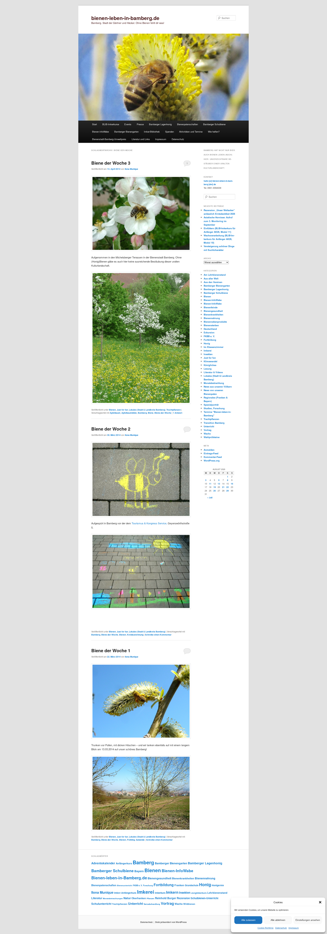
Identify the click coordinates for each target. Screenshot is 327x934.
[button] (320, 902)
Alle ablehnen (278, 920)
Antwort (177, 412)
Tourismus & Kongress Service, (149, 523)
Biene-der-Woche (162, 412)
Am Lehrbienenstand (215, 274)
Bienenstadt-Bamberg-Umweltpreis (109, 139)
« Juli (209, 497)
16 (232, 483)
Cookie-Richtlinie (266, 927)
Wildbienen (189, 903)
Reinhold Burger (165, 898)
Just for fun (122, 409)
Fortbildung (210, 339)
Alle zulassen (248, 920)
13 (219, 483)
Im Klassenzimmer (213, 347)
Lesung (208, 368)
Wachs (207, 433)
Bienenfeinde (210, 307)
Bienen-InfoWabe (100, 131)
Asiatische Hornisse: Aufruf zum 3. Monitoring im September (218, 221)
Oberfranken (138, 898)
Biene (150, 412)
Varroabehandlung (152, 904)
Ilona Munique (131, 168)
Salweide (140, 839)
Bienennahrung (212, 318)
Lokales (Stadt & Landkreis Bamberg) (147, 409)
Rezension (183, 898)
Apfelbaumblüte (129, 412)
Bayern (139, 871)
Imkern (172, 892)
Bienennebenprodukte (215, 321)
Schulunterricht (101, 904)
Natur (127, 898)
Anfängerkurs (124, 863)
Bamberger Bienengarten (126, 131)
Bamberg (142, 412)
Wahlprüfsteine (212, 437)
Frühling (131, 839)
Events (127, 124)
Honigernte (218, 885)
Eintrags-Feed (211, 453)
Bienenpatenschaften (187, 124)
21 (223, 487)
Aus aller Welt (211, 278)
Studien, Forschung (214, 408)
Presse (140, 124)
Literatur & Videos (213, 372)
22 (227, 487)
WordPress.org (212, 460)
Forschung (148, 885)
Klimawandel (210, 361)
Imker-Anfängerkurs (125, 892)
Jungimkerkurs (199, 892)
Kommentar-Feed (213, 457)
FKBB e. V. (209, 336)
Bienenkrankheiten (213, 314)
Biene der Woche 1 (110, 650)
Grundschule (191, 885)
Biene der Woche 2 (110, 429)
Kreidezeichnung (135, 634)
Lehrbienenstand (217, 892)
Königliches (210, 365)
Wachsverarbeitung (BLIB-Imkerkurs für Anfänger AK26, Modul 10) (219, 239)
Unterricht (209, 426)
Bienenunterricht (124, 885)
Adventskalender (103, 863)
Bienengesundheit (213, 311)
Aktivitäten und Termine (191, 131)
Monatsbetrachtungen (113, 898)
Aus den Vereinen (213, 282)
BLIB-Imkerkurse (110, 124)
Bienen (112, 409)
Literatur (96, 898)
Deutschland (210, 328)
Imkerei (208, 350)
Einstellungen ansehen (307, 920)
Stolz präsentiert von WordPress (171, 922)
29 (227, 490)
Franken (179, 885)
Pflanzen (150, 898)
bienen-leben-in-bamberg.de (125, 18)
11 (210, 483)
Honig (207, 343)
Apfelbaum (115, 412)
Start (94, 124)
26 (214, 490)
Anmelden (209, 449)
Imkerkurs (160, 892)
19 (214, 487)
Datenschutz (281, 927)
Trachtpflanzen (173, 409)
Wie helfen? (214, 131)
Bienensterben (211, 325)
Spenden (169, 131)
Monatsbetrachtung (214, 383)
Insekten (208, 354)
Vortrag (207, 430)
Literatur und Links (141, 139)
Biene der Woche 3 (110, 163)
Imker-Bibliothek (152, 131)
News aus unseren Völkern (218, 386)
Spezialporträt (211, 404)
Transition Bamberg (214, 422)
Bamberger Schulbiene (214, 124)
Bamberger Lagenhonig (160, 124)
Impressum (294, 927)
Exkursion (209, 332)
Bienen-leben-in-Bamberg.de (119, 878)
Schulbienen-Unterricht (204, 898)
